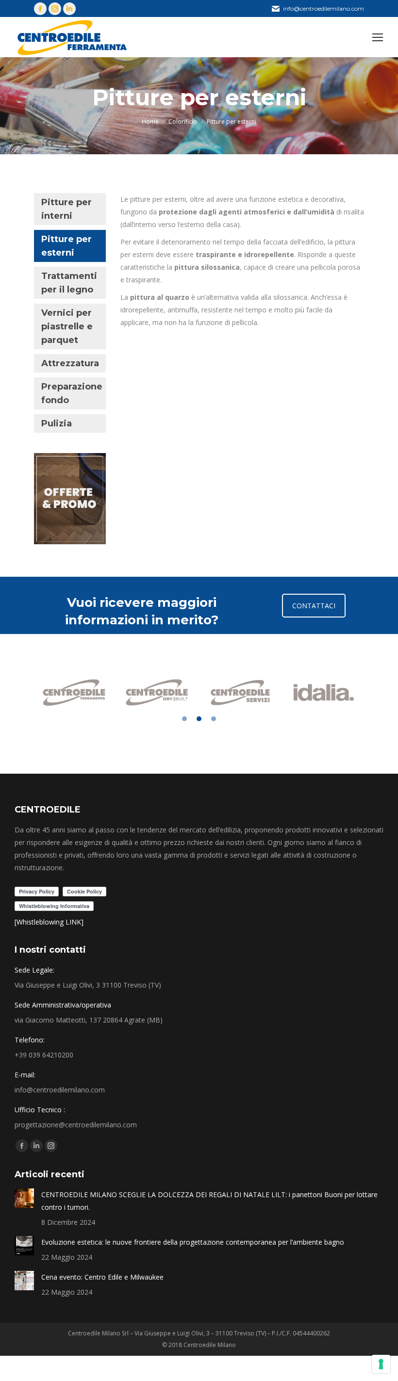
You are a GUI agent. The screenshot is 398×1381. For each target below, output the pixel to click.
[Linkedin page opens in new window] (69, 8)
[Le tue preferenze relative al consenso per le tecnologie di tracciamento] (381, 1364)
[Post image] (24, 1198)
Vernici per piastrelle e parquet (67, 326)
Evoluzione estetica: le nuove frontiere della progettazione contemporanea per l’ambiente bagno (192, 1242)
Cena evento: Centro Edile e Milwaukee (102, 1277)
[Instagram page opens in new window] (55, 8)
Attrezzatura (70, 363)
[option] (75, 692)
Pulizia (56, 423)
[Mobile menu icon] (377, 37)
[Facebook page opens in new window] (40, 8)
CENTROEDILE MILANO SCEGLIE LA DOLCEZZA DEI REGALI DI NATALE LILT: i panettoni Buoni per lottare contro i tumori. (209, 1201)
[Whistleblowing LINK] (49, 921)
